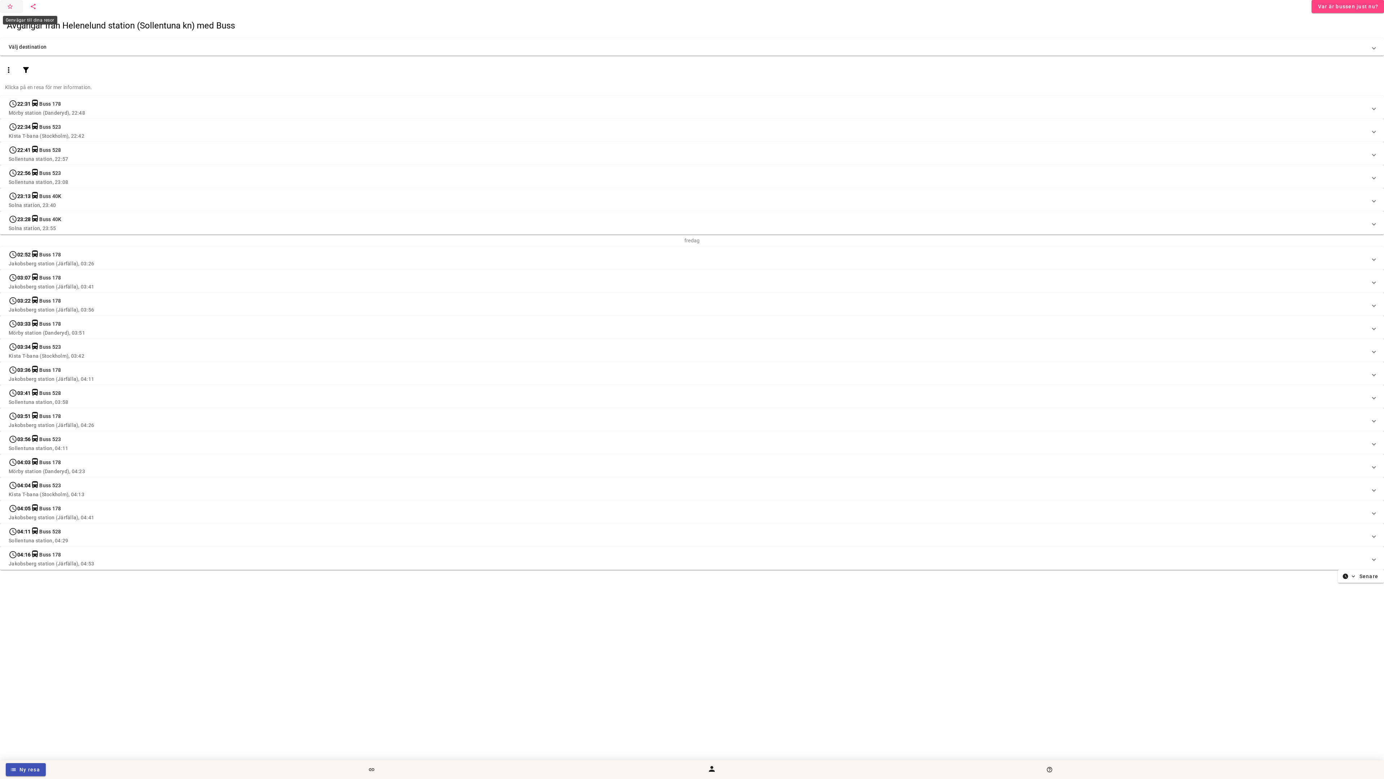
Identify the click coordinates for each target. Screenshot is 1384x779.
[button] (692, 47)
